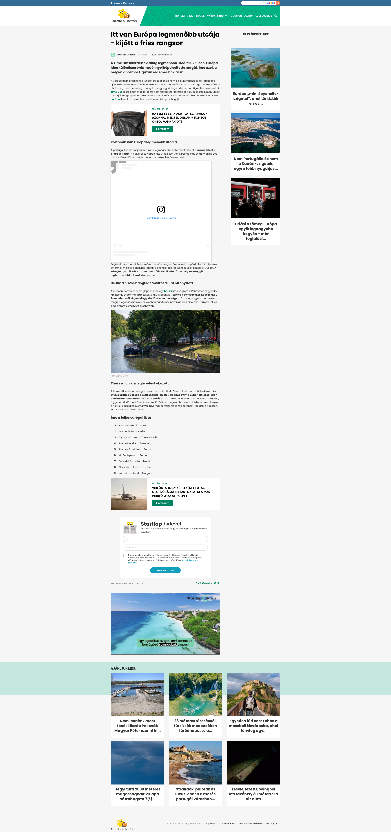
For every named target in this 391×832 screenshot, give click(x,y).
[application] (165, 623)
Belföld (180, 16)
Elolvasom (162, 129)
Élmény (222, 16)
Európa (123, 583)
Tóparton (235, 16)
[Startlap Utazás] (125, 16)
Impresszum (212, 823)
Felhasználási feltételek (250, 823)
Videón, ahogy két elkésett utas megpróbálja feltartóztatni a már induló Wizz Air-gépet (181, 492)
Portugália (136, 583)
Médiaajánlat (272, 823)
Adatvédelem (228, 823)
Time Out (116, 92)
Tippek (200, 16)
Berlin (114, 583)
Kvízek (211, 16)
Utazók (248, 16)
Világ (190, 16)
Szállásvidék (263, 16)
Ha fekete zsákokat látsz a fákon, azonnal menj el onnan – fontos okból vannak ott (180, 118)
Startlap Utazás (126, 54)
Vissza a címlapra (208, 583)
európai (116, 99)
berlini (168, 291)
